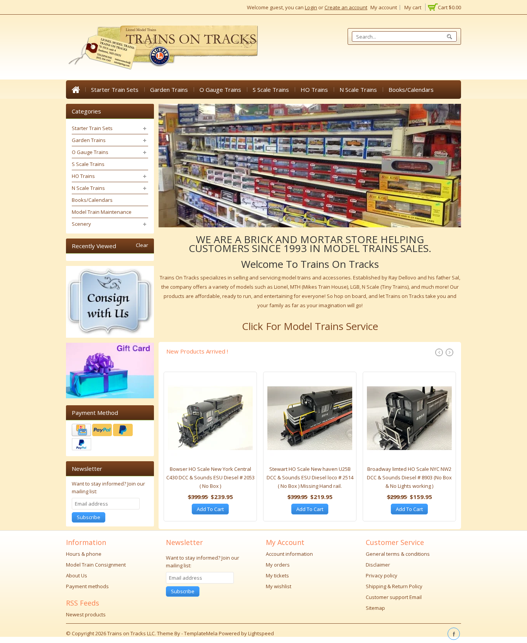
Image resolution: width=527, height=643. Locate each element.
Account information (289, 553)
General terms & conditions (398, 553)
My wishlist (278, 586)
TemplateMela (201, 633)
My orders (278, 564)
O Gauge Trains (220, 89)
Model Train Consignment (96, 564)
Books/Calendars (411, 89)
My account (383, 7)
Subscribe (88, 517)
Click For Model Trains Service (310, 326)
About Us (76, 575)
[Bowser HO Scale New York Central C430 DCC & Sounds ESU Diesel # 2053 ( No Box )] (210, 420)
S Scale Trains (271, 89)
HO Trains (314, 89)
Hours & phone (83, 553)
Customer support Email (394, 597)
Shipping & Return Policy (394, 586)
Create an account (345, 7)
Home (75, 89)
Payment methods (87, 586)
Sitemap (375, 607)
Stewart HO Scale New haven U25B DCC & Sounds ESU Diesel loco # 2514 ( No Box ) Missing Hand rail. (310, 477)
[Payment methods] (110, 438)
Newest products (86, 614)
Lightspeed (261, 633)
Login (311, 7)
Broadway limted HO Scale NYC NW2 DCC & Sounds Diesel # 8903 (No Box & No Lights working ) (409, 477)
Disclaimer (378, 564)
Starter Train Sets (115, 89)
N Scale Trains (358, 89)
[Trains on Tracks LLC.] (162, 47)
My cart (412, 7)
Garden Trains (169, 89)
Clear (142, 245)
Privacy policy (381, 575)
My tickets (277, 575)
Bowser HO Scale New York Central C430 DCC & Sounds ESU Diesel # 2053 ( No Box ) (210, 477)
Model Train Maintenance (102, 211)
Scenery (81, 223)
